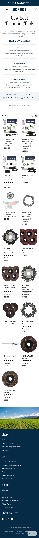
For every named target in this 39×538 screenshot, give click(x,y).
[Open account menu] (31, 9)
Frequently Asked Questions (11, 465)
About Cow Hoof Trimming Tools (19, 105)
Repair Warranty (7, 479)
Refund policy (9, 531)
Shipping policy (19, 533)
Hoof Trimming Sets (8, 443)
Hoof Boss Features (8, 469)
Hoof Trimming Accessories (11, 447)
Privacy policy (19, 531)
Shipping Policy (7, 497)
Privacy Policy (6, 504)
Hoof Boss (16, 527)
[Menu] (2, 9)
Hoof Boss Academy (9, 462)
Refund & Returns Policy (10, 501)
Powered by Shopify (25, 527)
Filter (6, 116)
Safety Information (8, 472)
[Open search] (7, 9)
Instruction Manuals (8, 475)
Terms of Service (7, 507)
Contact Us (5, 494)
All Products (6, 440)
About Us (5, 490)
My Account (6, 450)
